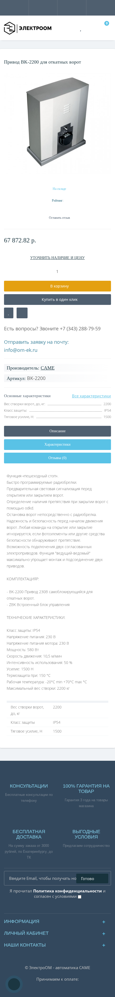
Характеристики (57, 444)
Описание (57, 431)
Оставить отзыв (59, 218)
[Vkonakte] (53, 908)
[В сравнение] (22, 313)
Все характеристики (91, 395)
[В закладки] (8, 313)
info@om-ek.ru (20, 350)
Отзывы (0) (57, 458)
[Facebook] (44, 908)
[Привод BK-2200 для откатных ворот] (57, 124)
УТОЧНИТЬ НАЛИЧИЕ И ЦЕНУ (57, 258)
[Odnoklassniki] (62, 908)
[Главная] (5, 55)
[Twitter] (71, 908)
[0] (104, 28)
